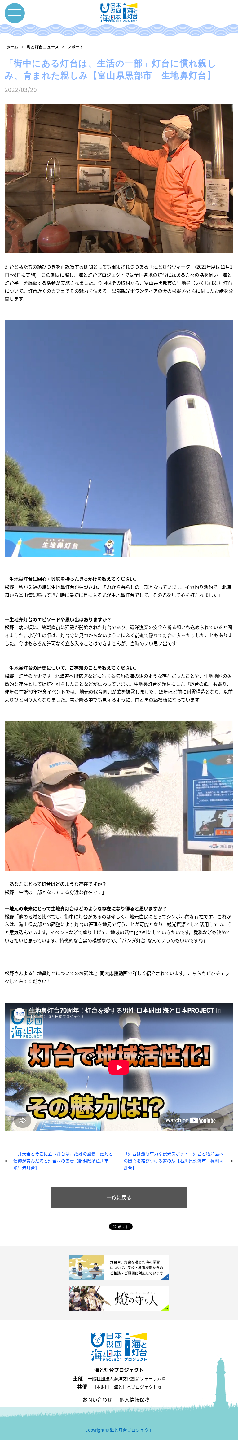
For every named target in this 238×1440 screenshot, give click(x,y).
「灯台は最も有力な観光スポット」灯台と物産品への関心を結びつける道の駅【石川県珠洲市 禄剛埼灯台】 (173, 1160)
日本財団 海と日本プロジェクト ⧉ (126, 1387)
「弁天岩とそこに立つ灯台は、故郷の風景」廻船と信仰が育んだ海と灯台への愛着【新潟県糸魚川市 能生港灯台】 (63, 1160)
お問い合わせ (97, 1399)
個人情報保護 (134, 1399)
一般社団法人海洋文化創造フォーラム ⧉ (126, 1378)
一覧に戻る (119, 1197)
